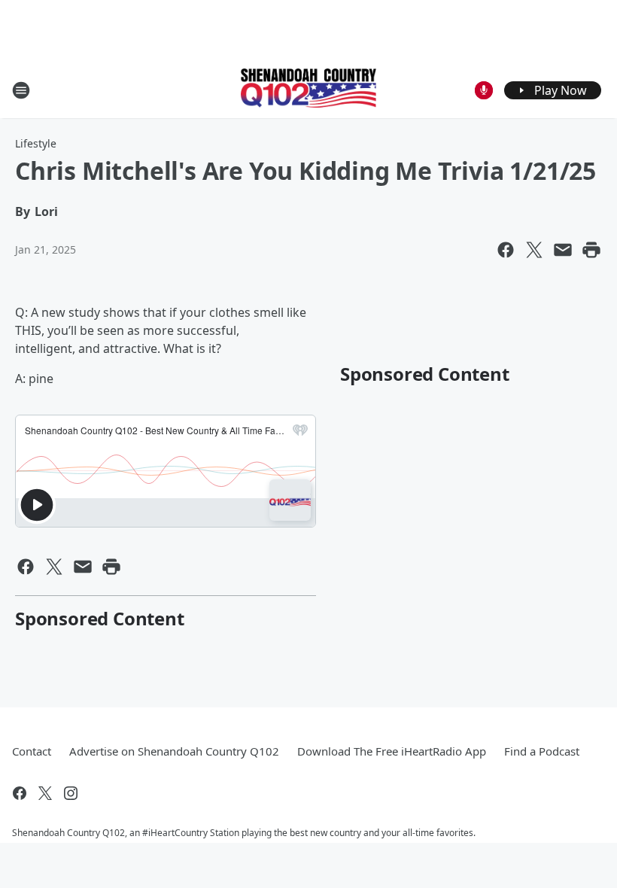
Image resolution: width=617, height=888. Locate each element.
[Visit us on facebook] (20, 793)
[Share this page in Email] (562, 249)
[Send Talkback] (484, 90)
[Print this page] (591, 249)
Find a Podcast (541, 751)
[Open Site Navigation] (21, 90)
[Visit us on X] (45, 793)
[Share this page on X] (534, 249)
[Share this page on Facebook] (505, 249)
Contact (31, 751)
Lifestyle (35, 143)
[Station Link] (308, 89)
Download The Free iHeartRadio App (391, 751)
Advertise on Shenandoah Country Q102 (174, 751)
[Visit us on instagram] (71, 793)
